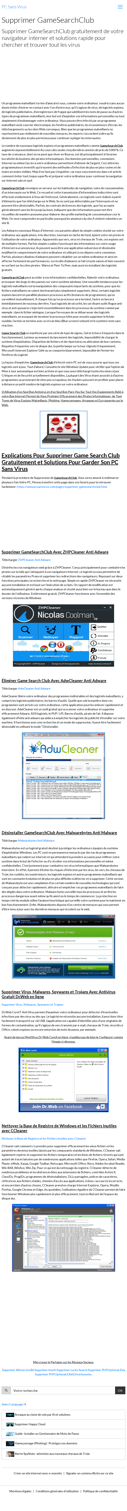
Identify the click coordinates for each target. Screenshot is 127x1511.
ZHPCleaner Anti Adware (34, 560)
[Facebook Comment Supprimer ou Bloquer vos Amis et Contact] (63, 635)
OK (120, 1390)
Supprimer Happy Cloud (29, 1424)
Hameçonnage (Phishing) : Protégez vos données (45, 1443)
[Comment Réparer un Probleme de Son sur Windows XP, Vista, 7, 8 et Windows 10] (63, 775)
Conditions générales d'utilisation (57, 1491)
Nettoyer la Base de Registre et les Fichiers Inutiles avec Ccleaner (44, 1138)
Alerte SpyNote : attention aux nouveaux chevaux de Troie (52, 1453)
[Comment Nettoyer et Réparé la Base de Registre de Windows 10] (63, 1237)
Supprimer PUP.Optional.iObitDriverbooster (63, 1374)
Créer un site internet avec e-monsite (38, 1473)
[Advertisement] (63, 74)
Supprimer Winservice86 (18, 1370)
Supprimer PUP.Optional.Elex (106, 1370)
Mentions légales (20, 1491)
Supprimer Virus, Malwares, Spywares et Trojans (32, 1004)
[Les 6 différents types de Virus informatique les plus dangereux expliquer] (63, 946)
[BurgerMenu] (120, 6)
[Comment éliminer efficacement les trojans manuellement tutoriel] (63, 1079)
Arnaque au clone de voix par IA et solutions (42, 1414)
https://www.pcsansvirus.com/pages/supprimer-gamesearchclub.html (62, 486)
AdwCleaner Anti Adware (34, 688)
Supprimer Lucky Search (72, 1370)
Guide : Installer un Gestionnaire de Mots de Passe (46, 1433)
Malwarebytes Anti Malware (36, 840)
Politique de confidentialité (100, 1491)
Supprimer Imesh (45, 1370)
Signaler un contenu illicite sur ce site (89, 1473)
